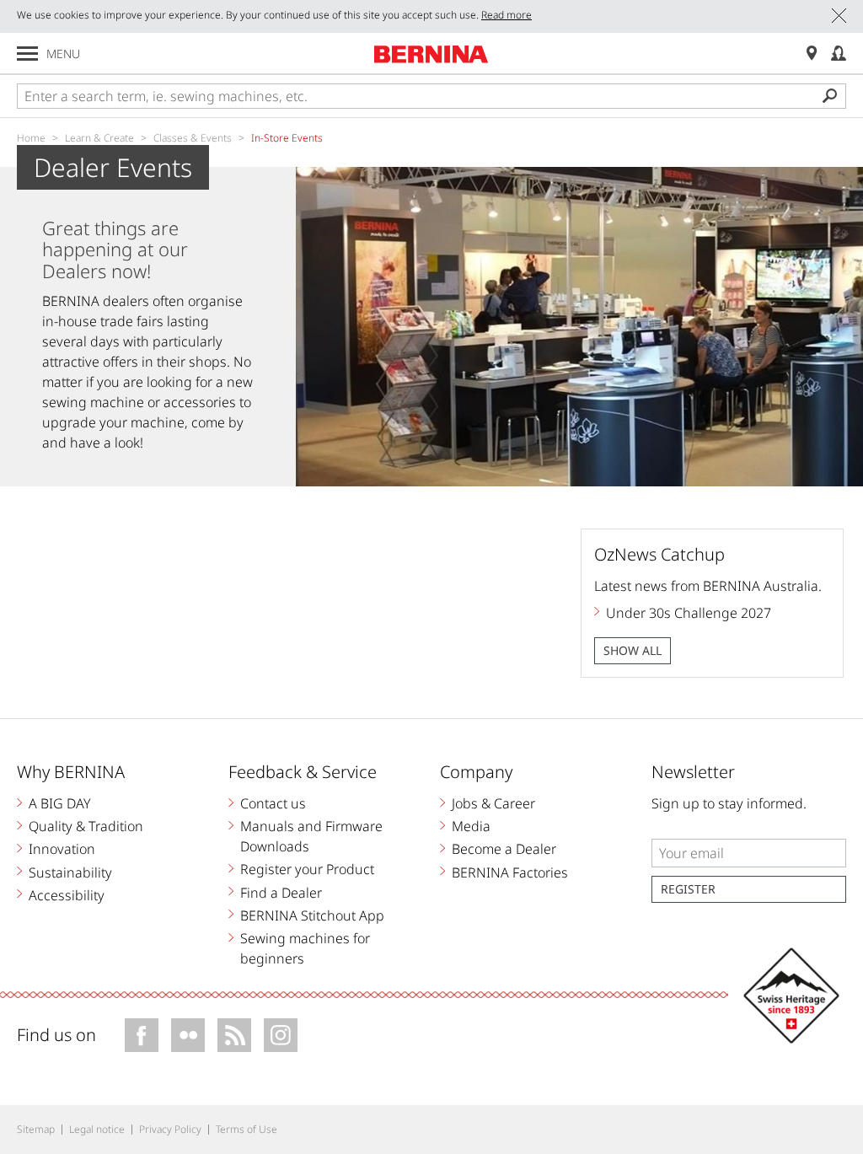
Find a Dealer (281, 892)
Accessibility (67, 895)
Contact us (273, 803)
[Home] (431, 54)
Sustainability (70, 872)
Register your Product (307, 869)
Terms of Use (246, 1129)
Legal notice (97, 1129)
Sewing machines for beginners (305, 948)
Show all (632, 650)
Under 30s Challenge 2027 (688, 613)
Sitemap (36, 1129)
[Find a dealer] (811, 53)
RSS (234, 1035)
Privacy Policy (170, 1129)
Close (839, 15)
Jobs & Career (493, 803)
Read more (506, 15)
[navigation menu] (27, 53)
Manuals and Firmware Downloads (311, 836)
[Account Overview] (838, 53)
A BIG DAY (60, 803)
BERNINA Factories (510, 872)
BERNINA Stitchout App (312, 915)
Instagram (280, 1035)
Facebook (141, 1035)
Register (688, 889)
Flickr (188, 1035)
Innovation (62, 849)
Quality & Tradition (86, 826)
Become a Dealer (504, 849)
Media (471, 826)
